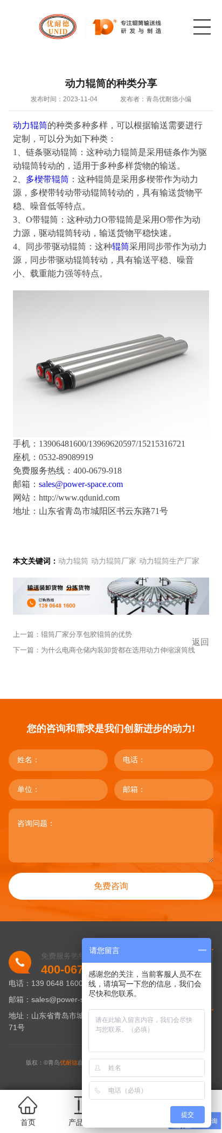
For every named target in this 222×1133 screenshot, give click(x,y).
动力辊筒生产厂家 (169, 561)
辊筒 (120, 246)
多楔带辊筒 (47, 179)
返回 (200, 642)
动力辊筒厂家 (113, 561)
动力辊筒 (73, 561)
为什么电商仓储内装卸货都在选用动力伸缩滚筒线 (118, 650)
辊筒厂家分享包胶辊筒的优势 (86, 634)
